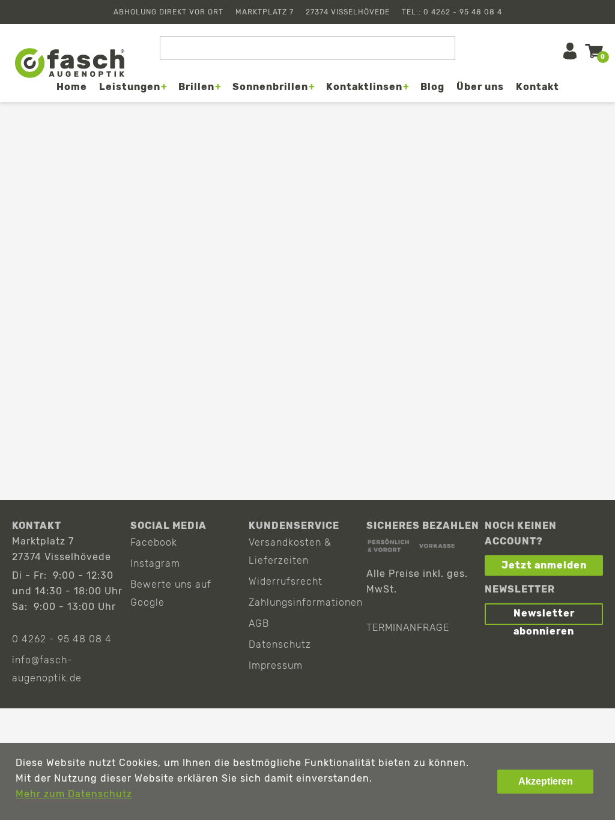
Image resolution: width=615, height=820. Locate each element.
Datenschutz (280, 644)
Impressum (276, 665)
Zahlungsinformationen (306, 602)
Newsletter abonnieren (544, 616)
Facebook (153, 542)
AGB (259, 623)
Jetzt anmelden (544, 565)
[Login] (570, 51)
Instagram (155, 563)
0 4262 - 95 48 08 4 (62, 639)
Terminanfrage (407, 627)
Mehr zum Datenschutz (74, 794)
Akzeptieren (545, 781)
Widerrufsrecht (286, 581)
